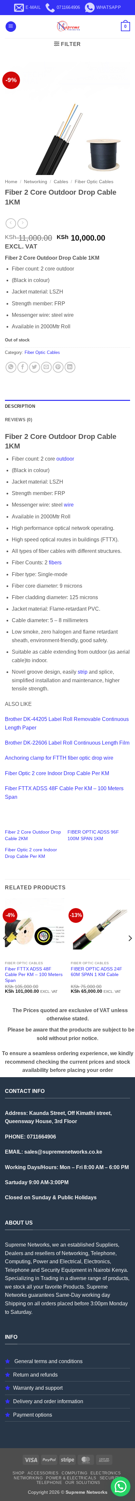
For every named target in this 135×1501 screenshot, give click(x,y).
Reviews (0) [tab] (18, 419)
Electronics (105, 1473)
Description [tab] (20, 406)
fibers (55, 562)
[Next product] (11, 223)
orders (48, 1303)
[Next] (130, 952)
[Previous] (5, 952)
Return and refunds (35, 1375)
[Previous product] (22, 223)
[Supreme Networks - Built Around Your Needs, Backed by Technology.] (67, 26)
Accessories (43, 1473)
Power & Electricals (71, 1478)
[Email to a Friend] (46, 367)
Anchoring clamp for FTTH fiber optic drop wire (59, 758)
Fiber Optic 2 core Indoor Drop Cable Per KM (57, 773)
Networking (35, 181)
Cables (61, 181)
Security (110, 1478)
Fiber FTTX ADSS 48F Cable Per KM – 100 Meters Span (34, 975)
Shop (18, 1473)
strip (82, 672)
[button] (11, 26)
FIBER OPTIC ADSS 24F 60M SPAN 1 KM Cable (96, 972)
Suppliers (107, 1245)
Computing (74, 1473)
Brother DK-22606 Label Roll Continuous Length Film (67, 743)
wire (69, 505)
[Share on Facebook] (22, 367)
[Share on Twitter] (34, 367)
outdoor (65, 459)
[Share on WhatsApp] (11, 367)
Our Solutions (82, 1482)
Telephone (49, 1482)
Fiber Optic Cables (94, 181)
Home (11, 181)
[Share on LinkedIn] (70, 367)
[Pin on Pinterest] (58, 367)
